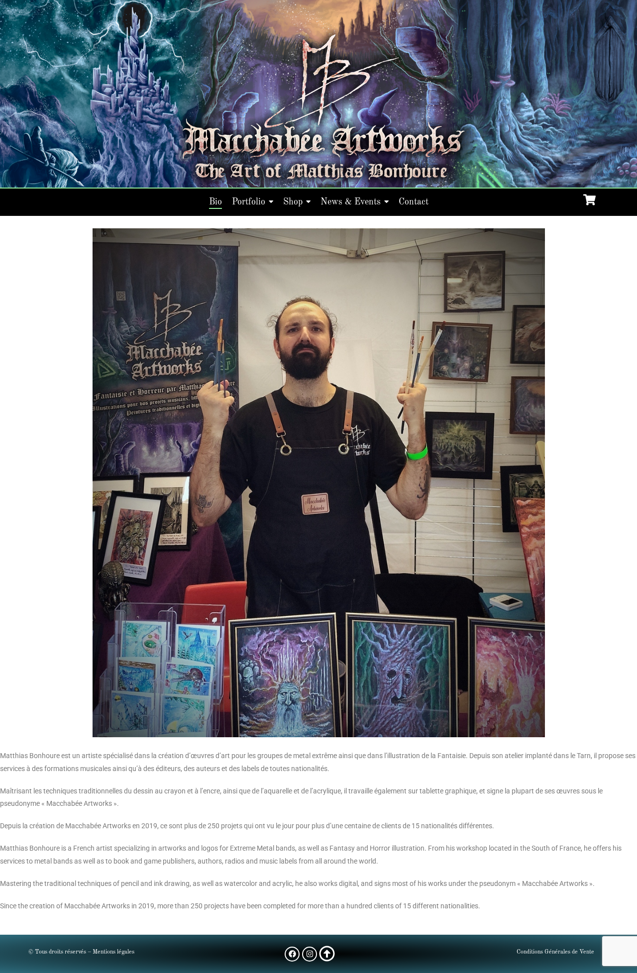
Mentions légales (113, 952)
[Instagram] (309, 954)
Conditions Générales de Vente (555, 952)
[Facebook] (292, 954)
